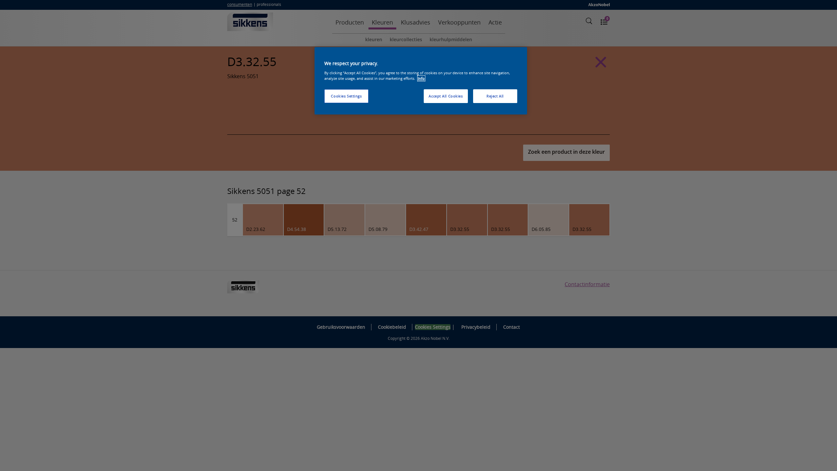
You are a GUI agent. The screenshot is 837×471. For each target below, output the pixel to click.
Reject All (495, 96)
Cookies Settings (346, 96)
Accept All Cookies (446, 96)
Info (421, 78)
